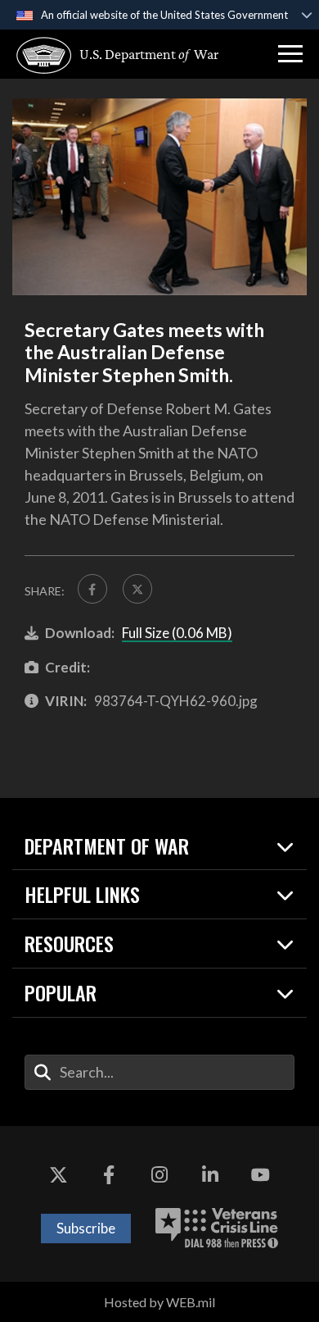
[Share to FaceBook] (92, 589)
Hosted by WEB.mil (159, 1302)
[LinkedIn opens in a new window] (210, 1175)
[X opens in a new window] (58, 1175)
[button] (290, 54)
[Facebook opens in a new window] (108, 1175)
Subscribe (85, 1228)
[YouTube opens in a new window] (260, 1175)
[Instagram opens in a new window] (159, 1175)
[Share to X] (137, 589)
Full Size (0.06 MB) (177, 632)
